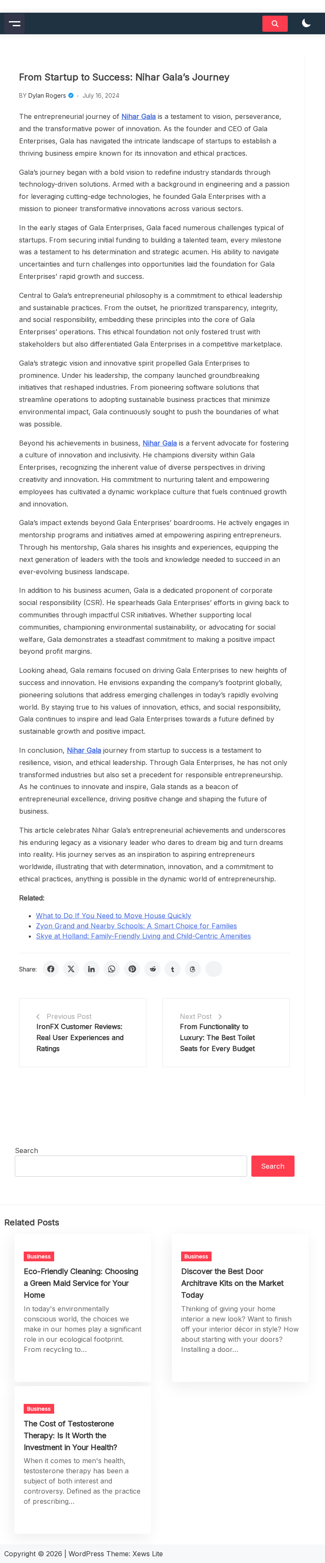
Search (26, 1150)
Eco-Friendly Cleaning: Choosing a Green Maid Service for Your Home (81, 1283)
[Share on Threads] (193, 969)
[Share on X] (71, 969)
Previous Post (69, 1016)
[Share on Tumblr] (173, 969)
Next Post (196, 1016)
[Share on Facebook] (51, 969)
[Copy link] (213, 969)
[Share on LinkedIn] (91, 969)
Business (39, 1256)
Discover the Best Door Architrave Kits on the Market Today (232, 1283)
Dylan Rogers (47, 95)
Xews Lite (147, 1553)
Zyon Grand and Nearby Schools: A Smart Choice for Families (136, 926)
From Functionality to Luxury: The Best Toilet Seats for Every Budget (217, 1037)
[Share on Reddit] (152, 969)
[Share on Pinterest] (132, 969)
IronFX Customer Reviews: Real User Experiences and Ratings (80, 1037)
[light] (306, 23)
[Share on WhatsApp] (112, 969)
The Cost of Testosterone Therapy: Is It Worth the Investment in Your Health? (70, 1435)
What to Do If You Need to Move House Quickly (113, 915)
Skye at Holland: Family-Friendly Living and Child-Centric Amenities (143, 936)
